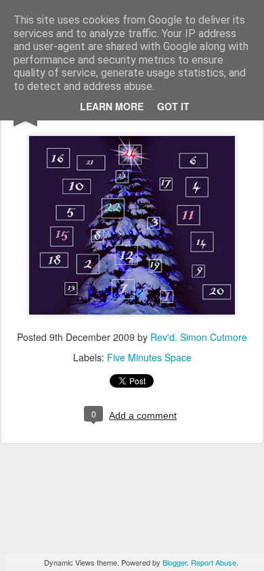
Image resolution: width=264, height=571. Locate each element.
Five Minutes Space (149, 357)
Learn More (112, 106)
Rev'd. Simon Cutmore (198, 337)
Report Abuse (213, 562)
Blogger (174, 562)
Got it (173, 106)
